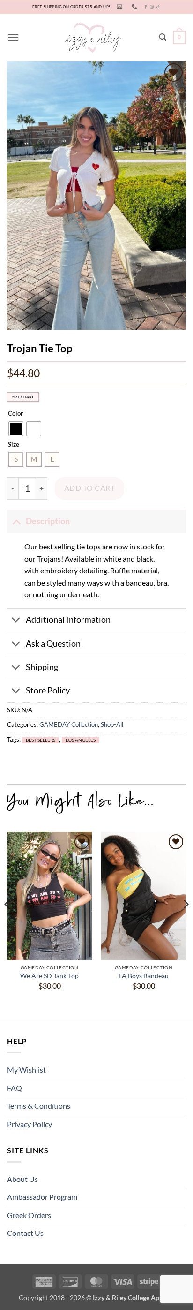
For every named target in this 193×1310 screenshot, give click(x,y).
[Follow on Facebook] (146, 7)
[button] (13, 37)
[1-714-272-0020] (136, 6)
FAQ (14, 1087)
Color (15, 414)
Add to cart (89, 488)
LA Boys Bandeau (144, 976)
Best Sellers (40, 740)
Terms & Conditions (38, 1105)
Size (13, 445)
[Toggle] (16, 521)
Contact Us (25, 1232)
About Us (22, 1178)
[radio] (16, 429)
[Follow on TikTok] (158, 7)
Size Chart (23, 397)
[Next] (185, 923)
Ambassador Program (42, 1196)
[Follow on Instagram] (152, 7)
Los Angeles (81, 740)
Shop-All (112, 724)
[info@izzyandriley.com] (121, 6)
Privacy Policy (29, 1124)
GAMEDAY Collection (68, 724)
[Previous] (7, 923)
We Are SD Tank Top (49, 976)
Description (48, 521)
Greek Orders (29, 1215)
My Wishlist (26, 1069)
